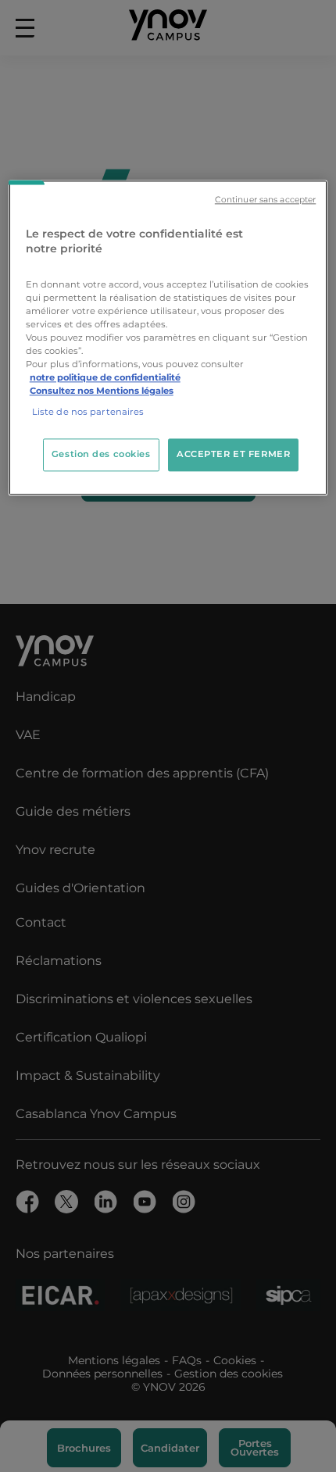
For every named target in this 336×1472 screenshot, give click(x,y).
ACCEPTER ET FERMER (233, 454)
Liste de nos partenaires (88, 412)
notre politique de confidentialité (105, 378)
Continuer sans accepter (265, 200)
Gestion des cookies (101, 454)
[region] (168, 338)
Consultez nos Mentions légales (101, 391)
